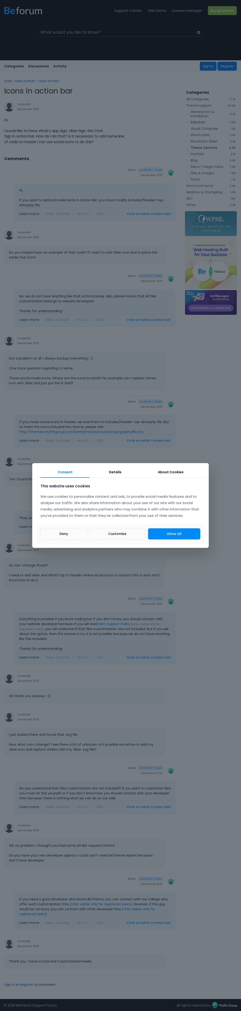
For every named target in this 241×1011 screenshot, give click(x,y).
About (171, 472)
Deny (64, 533)
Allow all (174, 533)
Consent (65, 472)
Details (115, 472)
